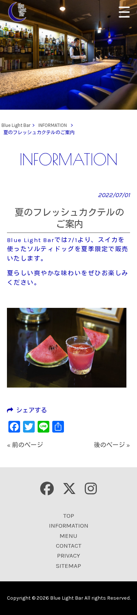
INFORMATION (68, 525)
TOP (68, 515)
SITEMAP (68, 565)
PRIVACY (68, 555)
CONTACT (68, 545)
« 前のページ (25, 445)
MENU (68, 535)
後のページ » (112, 445)
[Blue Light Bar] (20, 12)
